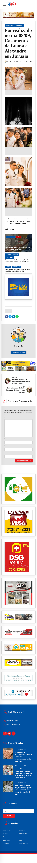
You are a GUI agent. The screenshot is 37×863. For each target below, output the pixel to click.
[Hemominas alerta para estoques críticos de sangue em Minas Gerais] (18, 243)
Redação (9, 61)
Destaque (8, 254)
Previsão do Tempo (23, 843)
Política (5, 837)
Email (6, 446)
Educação (5, 833)
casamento (8, 311)
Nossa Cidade (6, 830)
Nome (6, 439)
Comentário (7, 418)
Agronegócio (22, 830)
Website (6, 453)
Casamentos (9, 25)
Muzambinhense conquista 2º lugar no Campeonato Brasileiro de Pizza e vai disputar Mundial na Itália (23, 773)
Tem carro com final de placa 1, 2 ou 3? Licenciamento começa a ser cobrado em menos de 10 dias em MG (17, 261)
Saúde (18, 237)
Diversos (15, 254)
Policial (20, 837)
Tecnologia (6, 843)
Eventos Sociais (23, 833)
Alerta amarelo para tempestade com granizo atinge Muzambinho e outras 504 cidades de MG (23, 789)
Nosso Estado (10, 237)
